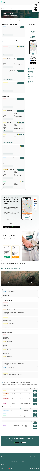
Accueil (2, 456)
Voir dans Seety (35, 391)
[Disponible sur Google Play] (33, 60)
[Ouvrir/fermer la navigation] (38, 2)
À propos (22, 456)
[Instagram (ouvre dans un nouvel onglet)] (34, 468)
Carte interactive (13, 456)
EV (1, 461)
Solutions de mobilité (14, 461)
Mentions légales (32, 456)
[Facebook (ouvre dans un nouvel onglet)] (30, 468)
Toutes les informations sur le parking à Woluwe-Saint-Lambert (11, 268)
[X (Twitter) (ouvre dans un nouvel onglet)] (32, 468)
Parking (2, 458)
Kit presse (22, 461)
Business (2, 464)
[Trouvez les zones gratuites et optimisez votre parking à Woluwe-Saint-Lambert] (33, 47)
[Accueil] (3, 2)
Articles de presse (23, 459)
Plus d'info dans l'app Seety (8, 35)
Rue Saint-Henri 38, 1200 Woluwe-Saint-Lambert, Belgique (11, 15)
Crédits (31, 458)
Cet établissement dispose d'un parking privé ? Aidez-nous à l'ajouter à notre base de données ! (20, 192)
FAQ (11, 458)
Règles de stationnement (4, 8)
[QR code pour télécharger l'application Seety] (35, 9)
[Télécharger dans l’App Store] (33, 63)
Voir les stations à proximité (15, 257)
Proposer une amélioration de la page (20, 432)
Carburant (2, 459)
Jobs (21, 458)
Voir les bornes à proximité (6, 257)
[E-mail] (38, 468)
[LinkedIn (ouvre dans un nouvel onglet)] (36, 468)
